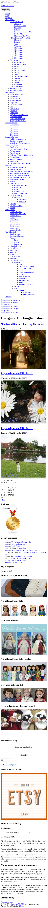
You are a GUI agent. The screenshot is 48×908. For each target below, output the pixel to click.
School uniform (19, 70)
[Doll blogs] (13, 533)
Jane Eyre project (16, 147)
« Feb (3, 500)
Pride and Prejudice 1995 (23, 32)
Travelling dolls (10, 232)
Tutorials (8, 297)
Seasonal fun (18, 198)
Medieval (17, 40)
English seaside (24, 276)
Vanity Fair (14, 228)
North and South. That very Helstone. (22, 324)
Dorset (21, 274)
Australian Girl (15, 98)
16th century (18, 50)
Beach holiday (15, 234)
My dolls (8, 18)
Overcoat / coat (19, 62)
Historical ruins (15, 246)
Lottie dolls (14, 113)
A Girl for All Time (16, 94)
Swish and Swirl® (7, 6)
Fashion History (11, 123)
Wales (16, 288)
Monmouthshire (28, 295)
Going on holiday (16, 196)
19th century (18, 56)
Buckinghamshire (25, 268)
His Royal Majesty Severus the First (24, 550)
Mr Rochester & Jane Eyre (19, 173)
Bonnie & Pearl (15, 101)
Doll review (9, 92)
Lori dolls (13, 111)
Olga (7, 542)
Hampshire (22, 278)
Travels (12, 208)
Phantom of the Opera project (20, 163)
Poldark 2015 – (15, 216)
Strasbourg (18, 244)
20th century (18, 58)
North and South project (18, 149)
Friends (12, 181)
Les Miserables (15, 224)
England (17, 262)
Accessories (18, 86)
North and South (20, 26)
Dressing (13, 204)
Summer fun (23, 200)
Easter (16, 189)
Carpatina (13, 103)
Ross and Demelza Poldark (19, 175)
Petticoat (17, 66)
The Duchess (14, 226)
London (21, 264)
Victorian (17, 46)
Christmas (17, 187)
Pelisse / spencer (20, 64)
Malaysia (13, 252)
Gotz (11, 107)
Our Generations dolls (17, 119)
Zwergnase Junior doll (18, 121)
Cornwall (22, 270)
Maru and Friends (16, 117)
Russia (12, 254)
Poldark (17, 30)
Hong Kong (14, 248)
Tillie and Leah (21, 560)
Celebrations (14, 183)
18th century (18, 54)
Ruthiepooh (9, 560)
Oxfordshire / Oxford (26, 266)
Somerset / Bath (24, 280)
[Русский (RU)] (7, 734)
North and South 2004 (18, 214)
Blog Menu (5, 10)
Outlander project (16, 151)
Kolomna (17, 256)
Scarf (16, 68)
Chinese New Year (20, 185)
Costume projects (11, 145)
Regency (17, 42)
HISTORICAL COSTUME (20, 38)
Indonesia (13, 250)
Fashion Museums (11, 137)
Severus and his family (18, 167)
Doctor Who (18, 34)
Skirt (16, 74)
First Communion (20, 193)
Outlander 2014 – (16, 212)
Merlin (12, 218)
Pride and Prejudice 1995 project (21, 155)
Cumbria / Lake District (27, 272)
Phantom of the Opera (22, 36)
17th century (18, 52)
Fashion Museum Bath (18, 139)
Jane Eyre (17, 24)
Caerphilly (27, 293)
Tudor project (14, 161)
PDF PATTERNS (17, 562)
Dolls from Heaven (16, 105)
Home (7, 14)
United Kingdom (16, 260)
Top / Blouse (18, 80)
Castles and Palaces (17, 236)
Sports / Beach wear (21, 76)
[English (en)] (7, 731)
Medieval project (16, 159)
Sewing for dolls (15, 88)
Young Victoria (15, 230)
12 (22, 329)
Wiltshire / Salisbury (26, 284)
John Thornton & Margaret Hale (21, 171)
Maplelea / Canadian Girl (19, 115)
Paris (16, 240)
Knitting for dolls (16, 90)
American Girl (15, 96)
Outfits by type (15, 60)
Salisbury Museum (16, 141)
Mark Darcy (15, 546)
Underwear (18, 84)
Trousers (17, 82)
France (12, 238)
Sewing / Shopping (16, 206)
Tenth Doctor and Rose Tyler (20, 177)
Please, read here (7, 902)
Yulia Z (20, 906)
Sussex (21, 282)
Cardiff (21, 291)
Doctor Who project (17, 157)
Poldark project (15, 153)
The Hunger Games (17, 179)
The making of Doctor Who (21, 542)
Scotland (17, 286)
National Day (19, 191)
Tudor (16, 44)
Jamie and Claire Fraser (18, 169)
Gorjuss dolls (14, 109)
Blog (7, 16)
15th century (18, 48)
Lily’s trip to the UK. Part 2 (17, 373)
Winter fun (22, 202)
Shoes (16, 72)
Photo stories (9, 165)
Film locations (10, 210)
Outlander (17, 28)
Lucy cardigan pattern (19, 544)
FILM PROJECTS (16, 22)
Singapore (13, 258)
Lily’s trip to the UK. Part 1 (17, 428)
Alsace (16, 242)
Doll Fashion (10, 20)
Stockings (17, 78)
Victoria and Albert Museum (20, 143)
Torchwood (14, 222)
